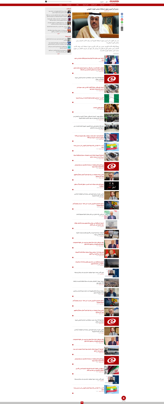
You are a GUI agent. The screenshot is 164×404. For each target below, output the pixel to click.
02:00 (98, 109)
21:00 (98, 265)
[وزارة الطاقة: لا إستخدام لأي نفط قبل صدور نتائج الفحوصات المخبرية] (69, 47)
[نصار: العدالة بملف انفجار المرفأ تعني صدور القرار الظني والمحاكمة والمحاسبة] (69, 51)
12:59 (98, 274)
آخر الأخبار (69, 8)
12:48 (97, 158)
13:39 (100, 129)
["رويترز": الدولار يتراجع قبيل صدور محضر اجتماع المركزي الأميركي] (69, 39)
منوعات (60, 4)
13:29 (97, 71)
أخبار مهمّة (102, 4)
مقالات (77, 4)
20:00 (98, 226)
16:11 (97, 177)
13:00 (100, 61)
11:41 (97, 284)
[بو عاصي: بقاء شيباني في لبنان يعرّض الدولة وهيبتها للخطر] (111, 215)
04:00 (98, 207)
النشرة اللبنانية (94, 4)
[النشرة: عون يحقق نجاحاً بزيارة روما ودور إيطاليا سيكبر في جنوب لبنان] (111, 59)
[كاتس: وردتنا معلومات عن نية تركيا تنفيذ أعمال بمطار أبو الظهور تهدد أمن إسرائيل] (111, 176)
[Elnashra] (114, 1)
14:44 (97, 90)
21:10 (97, 81)
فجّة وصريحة (69, 4)
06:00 (98, 187)
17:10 (98, 236)
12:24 (97, 148)
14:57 (100, 215)
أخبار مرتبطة (68, 36)
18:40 (99, 294)
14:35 (100, 197)
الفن (106, 1)
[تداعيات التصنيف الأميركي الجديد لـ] (111, 205)
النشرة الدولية (85, 4)
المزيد (58, 33)
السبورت (101, 1)
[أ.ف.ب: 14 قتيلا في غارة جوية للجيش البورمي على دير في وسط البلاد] (111, 147)
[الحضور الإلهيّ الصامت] (111, 108)
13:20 (97, 99)
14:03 (97, 119)
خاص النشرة (102, 109)
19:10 (97, 352)
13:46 (97, 245)
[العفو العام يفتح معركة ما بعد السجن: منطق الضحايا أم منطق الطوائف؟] (111, 185)
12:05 (97, 371)
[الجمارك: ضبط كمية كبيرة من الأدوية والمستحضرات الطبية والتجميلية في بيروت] (111, 234)
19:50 (97, 168)
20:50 (97, 139)
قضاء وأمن (102, 226)
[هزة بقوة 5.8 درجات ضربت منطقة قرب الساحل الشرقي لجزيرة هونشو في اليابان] (111, 79)
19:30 (97, 255)
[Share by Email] (122, 19)
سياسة (102, 61)
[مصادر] (111, 282)
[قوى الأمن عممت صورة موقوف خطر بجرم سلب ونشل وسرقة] (111, 273)
